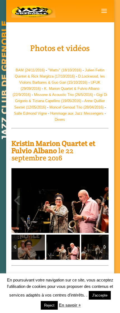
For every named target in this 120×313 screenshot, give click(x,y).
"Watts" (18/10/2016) (64, 70)
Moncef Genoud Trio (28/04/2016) (76, 107)
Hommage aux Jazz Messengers (77, 113)
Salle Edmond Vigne (30, 113)
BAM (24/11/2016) (30, 70)
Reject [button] (49, 305)
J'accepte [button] (99, 295)
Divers (60, 119)
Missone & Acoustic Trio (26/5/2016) (63, 95)
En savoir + (70, 305)
